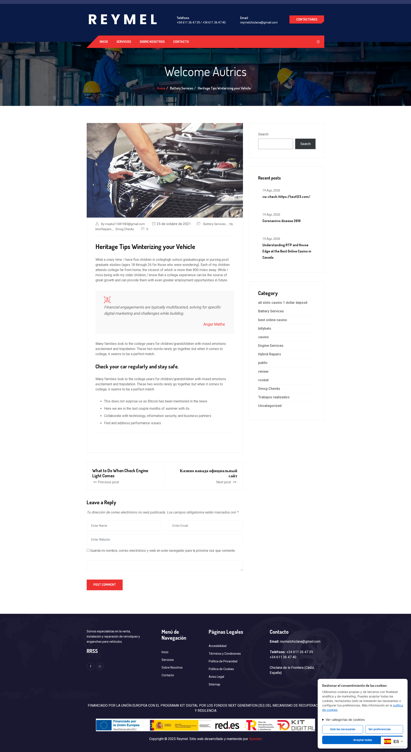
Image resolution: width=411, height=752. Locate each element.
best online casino (272, 320)
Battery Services (214, 224)
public (263, 363)
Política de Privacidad (223, 661)
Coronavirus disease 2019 (281, 221)
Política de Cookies (221, 669)
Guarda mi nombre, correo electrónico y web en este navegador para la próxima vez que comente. (162, 551)
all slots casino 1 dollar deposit (282, 303)
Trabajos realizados (274, 397)
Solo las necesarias (342, 729)
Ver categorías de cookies (345, 720)
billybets (264, 328)
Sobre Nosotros (152, 42)
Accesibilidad (217, 646)
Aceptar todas (362, 740)
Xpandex (255, 739)
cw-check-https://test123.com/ (286, 196)
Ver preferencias (379, 729)
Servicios (123, 42)
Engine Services (270, 346)
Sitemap (214, 684)
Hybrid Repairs (269, 354)
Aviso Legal (216, 676)
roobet (263, 380)
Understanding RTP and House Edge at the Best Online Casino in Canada (286, 251)
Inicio (104, 42)
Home (161, 88)
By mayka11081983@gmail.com (123, 224)
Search (263, 134)
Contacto (181, 42)
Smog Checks (124, 229)
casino (263, 337)
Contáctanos (306, 19)
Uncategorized (269, 406)
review (263, 371)
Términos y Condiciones (225, 653)
